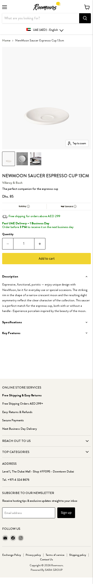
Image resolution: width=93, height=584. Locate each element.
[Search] (85, 18)
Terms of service (55, 555)
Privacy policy (33, 555)
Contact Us (46, 559)
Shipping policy (77, 555)
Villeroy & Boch (12, 182)
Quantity (7, 234)
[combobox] (40, 18)
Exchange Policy (11, 555)
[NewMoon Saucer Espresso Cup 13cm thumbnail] (8, 159)
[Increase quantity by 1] (39, 243)
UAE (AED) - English (45, 30)
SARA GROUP (54, 570)
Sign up (66, 512)
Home (6, 40)
